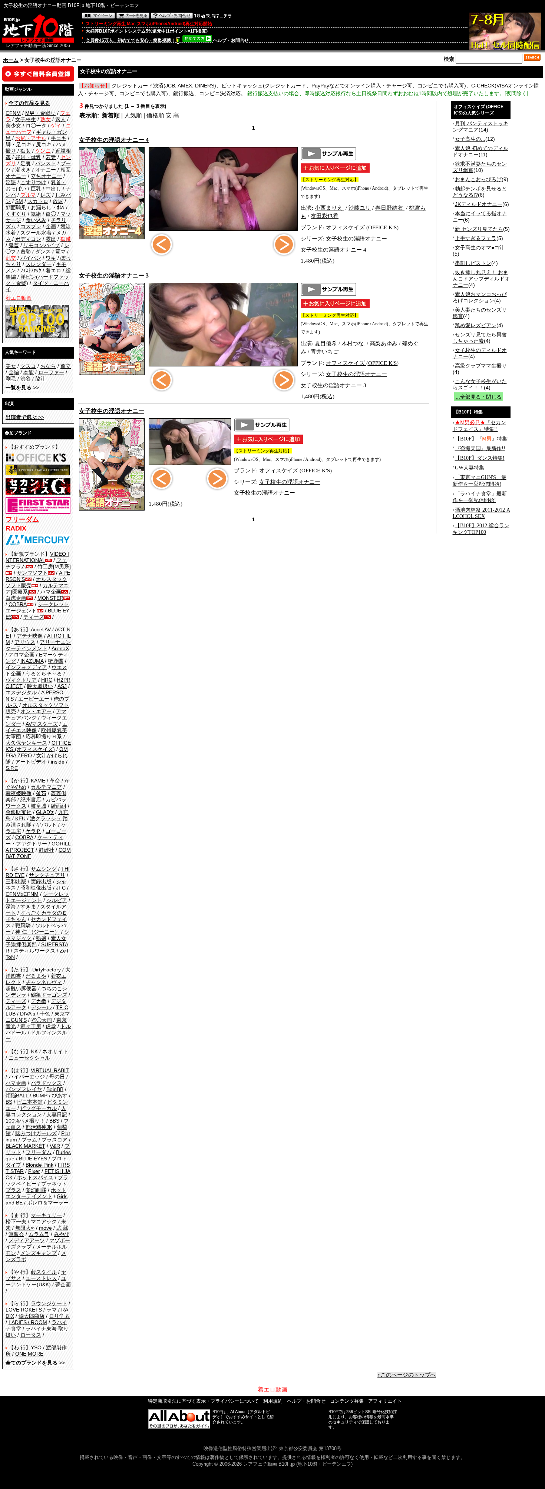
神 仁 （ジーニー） (37, 932)
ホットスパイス (35, 1177)
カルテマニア (46, 787)
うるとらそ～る (44, 674)
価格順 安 (159, 115)
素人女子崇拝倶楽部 (36, 941)
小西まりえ (329, 208)
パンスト (45, 163)
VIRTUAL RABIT (50, 1070)
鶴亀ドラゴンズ (49, 995)
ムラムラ (39, 1234)
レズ (45, 195)
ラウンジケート (49, 1303)
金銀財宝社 (19, 812)
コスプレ (30, 226)
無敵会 (16, 1234)
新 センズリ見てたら (479, 229)
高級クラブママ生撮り (481, 366)
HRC (46, 680)
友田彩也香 (324, 216)
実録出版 (41, 881)
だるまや (36, 976)
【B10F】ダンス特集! (480, 458)
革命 (55, 781)
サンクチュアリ (47, 875)
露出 (51, 239)
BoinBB (54, 1089)
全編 (14, 372)
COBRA (18, 604)
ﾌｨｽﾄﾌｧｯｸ (30, 270)
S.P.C (12, 768)
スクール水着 (36, 233)
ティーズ (33, 617)
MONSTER (50, 598)
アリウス (24, 642)
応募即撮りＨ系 (44, 736)
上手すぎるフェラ (475, 238)
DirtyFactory (46, 970)
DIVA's (27, 1014)
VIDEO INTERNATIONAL (37, 557)
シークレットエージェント (37, 897)
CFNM (13, 113)
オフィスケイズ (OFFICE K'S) (362, 227)
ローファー (51, 372)
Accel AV (41, 629)
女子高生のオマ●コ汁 (480, 247)
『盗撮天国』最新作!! (480, 448)
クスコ (28, 366)
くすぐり (16, 214)
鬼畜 (14, 245)
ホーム (11, 60)
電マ (60, 252)
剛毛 (11, 379)
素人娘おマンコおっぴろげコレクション (480, 297)
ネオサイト (55, 1051)
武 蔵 (62, 1228)
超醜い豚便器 (21, 988)
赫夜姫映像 (19, 793)
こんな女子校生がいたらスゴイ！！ (480, 384)
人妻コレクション (36, 1111)
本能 (28, 372)
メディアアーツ (27, 1240)
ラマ (51, 1310)
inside (58, 762)
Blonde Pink (39, 1165)
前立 (65, 366)
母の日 (57, 1077)
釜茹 (41, 793)
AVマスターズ (42, 724)
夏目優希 (326, 343)
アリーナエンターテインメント (38, 645)
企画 (51, 226)
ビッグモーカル (38, 1108)
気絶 (36, 214)
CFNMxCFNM (22, 894)
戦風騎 (23, 925)
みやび (61, 1234)
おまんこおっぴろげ (478, 179)
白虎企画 (16, 598)
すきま (28, 907)
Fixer (34, 1171)
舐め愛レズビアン (475, 325)
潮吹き (23, 170)
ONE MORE (29, 1354)
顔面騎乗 (16, 207)
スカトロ (37, 201)
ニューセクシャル (29, 1058)
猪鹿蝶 (55, 661)
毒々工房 (30, 1026)
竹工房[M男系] (54, 566)
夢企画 (63, 1284)
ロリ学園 (59, 1316)
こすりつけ (33, 182)
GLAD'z (45, 812)
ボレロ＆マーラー (48, 1203)
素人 (60, 119)
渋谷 (25, 379)
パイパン (30, 258)
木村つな (353, 343)
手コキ (58, 138)
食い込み (36, 220)
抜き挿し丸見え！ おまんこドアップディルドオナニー (481, 278)
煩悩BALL (17, 1096)
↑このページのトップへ (406, 1375)
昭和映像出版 (36, 888)
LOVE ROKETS (24, 1310)
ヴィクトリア (21, 680)
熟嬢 (41, 938)
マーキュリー (46, 1215)
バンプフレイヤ (24, 1089)
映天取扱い (40, 686)
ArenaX (60, 648)
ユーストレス (41, 1278)
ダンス (43, 252)
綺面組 (58, 806)
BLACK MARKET (25, 1146)
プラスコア (54, 1140)
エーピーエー (33, 699)
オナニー (45, 170)
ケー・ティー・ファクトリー (34, 840)
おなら (48, 366)
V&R (55, 1146)
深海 (11, 907)
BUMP (40, 1096)
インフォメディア (26, 667)
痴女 (25, 151)
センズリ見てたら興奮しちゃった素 (480, 338)
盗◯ (51, 214)
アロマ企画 (21, 655)
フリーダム (39, 1152)
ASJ (62, 686)
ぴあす (59, 1096)
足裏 (25, 163)
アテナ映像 (30, 636)
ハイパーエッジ (27, 1077)
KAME (38, 781)
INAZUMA (31, 661)
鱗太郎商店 (31, 1316)
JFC (61, 888)
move (45, 1228)
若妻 (51, 157)
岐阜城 (38, 806)
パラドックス (46, 1083)
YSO (36, 1347)
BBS (54, 1121)
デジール (41, 1007)
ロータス (30, 1335)
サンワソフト (32, 573)
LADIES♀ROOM (28, 1322)
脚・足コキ (19, 144)
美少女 (13, 126)
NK (34, 1051)
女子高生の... (470, 139)
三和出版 (16, 881)
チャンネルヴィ (44, 982)
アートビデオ (30, 762)
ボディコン (28, 239)
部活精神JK (39, 1127)
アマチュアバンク (36, 714)
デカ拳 (38, 1001)
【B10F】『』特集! (482, 439)
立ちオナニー (46, 176)
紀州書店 (30, 799)
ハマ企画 (50, 592)
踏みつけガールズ (36, 1133)
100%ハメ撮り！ (25, 1121)
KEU (20, 818)
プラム (29, 1140)
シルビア (56, 900)
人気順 (133, 115)
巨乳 (36, 189)
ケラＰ (33, 831)
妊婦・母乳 (28, 157)
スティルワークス (34, 951)
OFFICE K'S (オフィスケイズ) (38, 746)
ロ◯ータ (36, 126)
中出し (53, 189)
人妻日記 (56, 1114)
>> (22, 387)
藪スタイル (44, 1272)
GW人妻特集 (469, 468)
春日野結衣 (389, 208)
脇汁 (40, 379)
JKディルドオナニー (478, 204)
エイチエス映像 (36, 727)
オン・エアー (36, 711)
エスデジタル (21, 692)
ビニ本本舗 (30, 1102)
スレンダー (39, 264)
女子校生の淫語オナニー (356, 239)
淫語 (11, 182)
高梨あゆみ (383, 343)
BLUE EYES (33, 1158)
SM (19, 201)
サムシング (44, 869)
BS (9, 1102)
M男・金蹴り (40, 113)
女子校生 (25, 119)
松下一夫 (16, 1221)
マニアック (44, 1221)
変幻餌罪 (36, 1190)
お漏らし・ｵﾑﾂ (48, 207)
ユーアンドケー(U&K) (36, 1281)
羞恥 (25, 252)
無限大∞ (24, 1228)
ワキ (51, 258)
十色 (45, 1014)
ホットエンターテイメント (36, 1193)
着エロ (53, 270)
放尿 (58, 201)
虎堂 (51, 1026)
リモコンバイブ (41, 245)
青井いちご (324, 352)
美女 (11, 366)
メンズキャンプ (38, 1253)
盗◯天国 (41, 1020)
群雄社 (46, 850)
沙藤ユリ (360, 208)
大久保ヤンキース (26, 743)
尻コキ (44, 144)
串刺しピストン (473, 263)
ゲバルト (46, 825)
